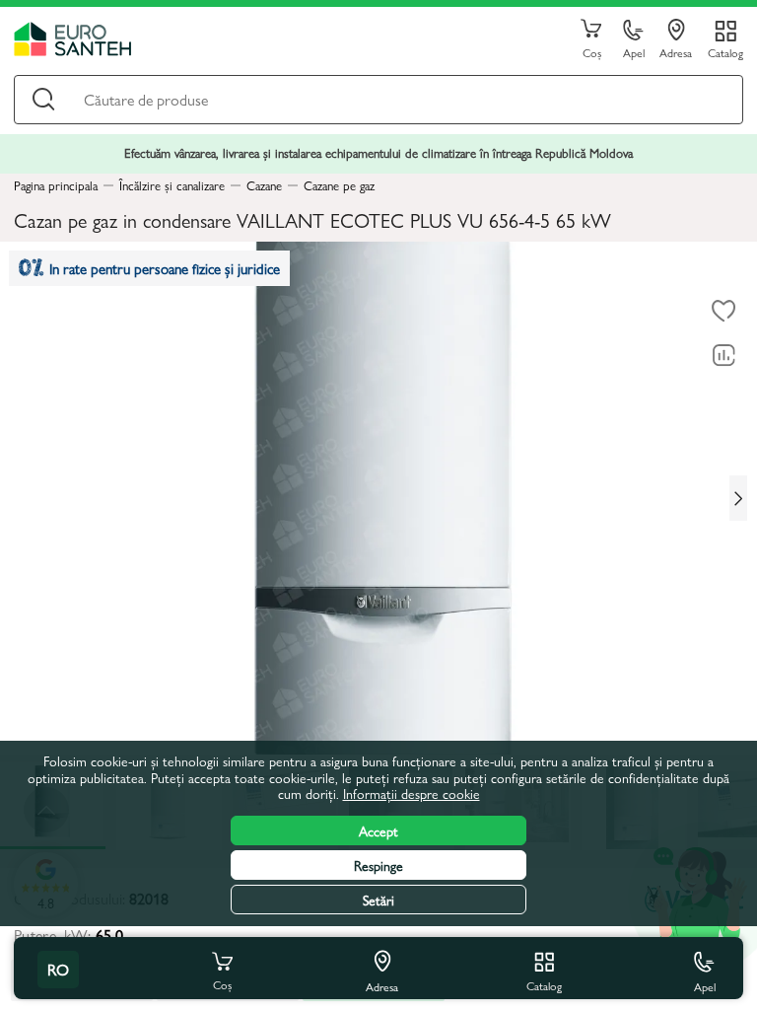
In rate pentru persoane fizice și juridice (164, 267)
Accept (378, 830)
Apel (634, 51)
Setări (378, 899)
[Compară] (723, 355)
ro (58, 969)
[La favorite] (723, 310)
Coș (592, 51)
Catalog (725, 51)
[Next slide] (738, 498)
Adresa (675, 51)
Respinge (378, 865)
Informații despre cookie (411, 793)
